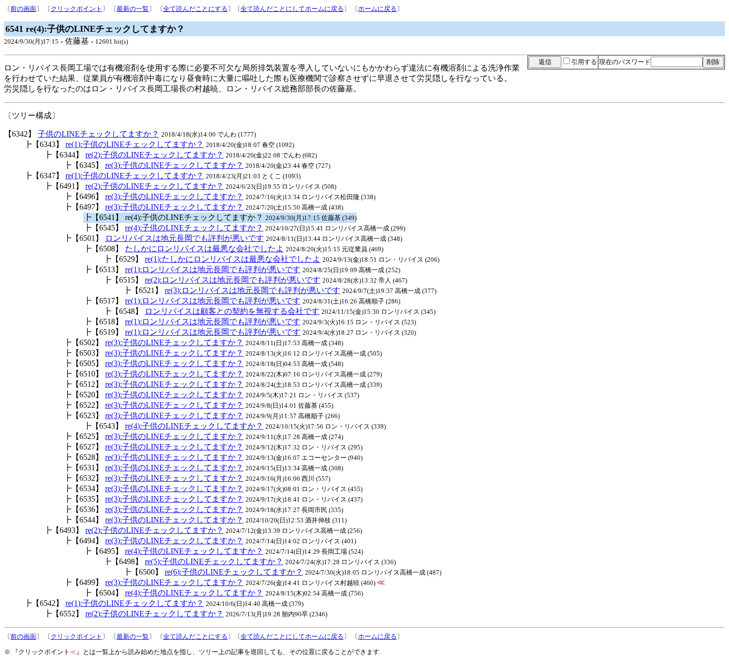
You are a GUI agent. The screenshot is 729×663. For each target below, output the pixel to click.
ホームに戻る (377, 8)
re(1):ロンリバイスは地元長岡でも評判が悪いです (213, 269)
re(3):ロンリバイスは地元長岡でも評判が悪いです (252, 290)
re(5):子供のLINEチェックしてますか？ (214, 561)
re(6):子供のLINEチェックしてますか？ (234, 572)
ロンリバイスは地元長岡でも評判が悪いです (184, 238)
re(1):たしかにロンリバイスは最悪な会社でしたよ (232, 259)
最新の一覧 (133, 8)
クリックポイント (76, 8)
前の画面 (23, 8)
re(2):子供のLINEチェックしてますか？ (154, 154)
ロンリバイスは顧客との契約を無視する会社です (232, 311)
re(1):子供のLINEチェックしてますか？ (134, 144)
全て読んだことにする (195, 8)
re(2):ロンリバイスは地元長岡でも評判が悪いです (232, 280)
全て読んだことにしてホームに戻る (292, 8)
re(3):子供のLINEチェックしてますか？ (174, 165)
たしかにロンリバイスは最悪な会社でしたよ (204, 248)
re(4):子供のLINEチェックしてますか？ (194, 227)
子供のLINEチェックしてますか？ (98, 134)
